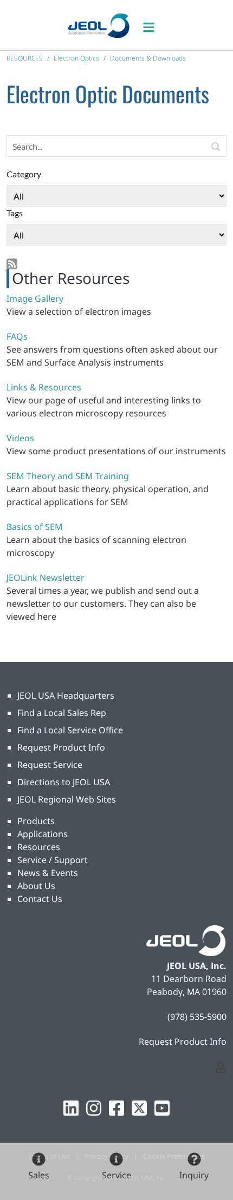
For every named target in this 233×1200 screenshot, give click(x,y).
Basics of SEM (35, 527)
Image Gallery (35, 298)
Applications (42, 834)
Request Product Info (61, 747)
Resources (38, 847)
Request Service (49, 765)
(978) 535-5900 (196, 1017)
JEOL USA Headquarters (65, 695)
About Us (36, 886)
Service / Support (52, 860)
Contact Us (39, 899)
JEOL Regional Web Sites (66, 799)
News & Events (47, 873)
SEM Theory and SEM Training (68, 476)
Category (24, 174)
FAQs (17, 336)
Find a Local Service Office (70, 730)
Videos (20, 438)
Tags (15, 213)
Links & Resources (44, 387)
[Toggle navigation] (154, 25)
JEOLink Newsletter (46, 578)
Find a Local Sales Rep (61, 713)
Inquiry (194, 1175)
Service (116, 1175)
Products (36, 821)
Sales (38, 1175)
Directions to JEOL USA (63, 782)
